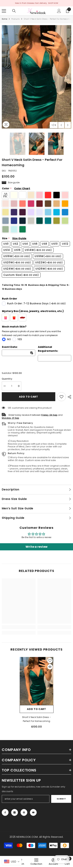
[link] (61, 396)
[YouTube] (33, 812)
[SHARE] (68, 397)
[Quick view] (50, 666)
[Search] (14, 11)
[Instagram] (14, 812)
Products (15, 19)
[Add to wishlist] (50, 660)
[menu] (4, 11)
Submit (61, 798)
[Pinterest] (24, 812)
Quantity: (7, 378)
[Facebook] (5, 812)
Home (4, 19)
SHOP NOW (53, 3)
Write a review (36, 547)
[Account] (59, 11)
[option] (36, 77)
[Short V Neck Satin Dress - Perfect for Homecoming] (37, 681)
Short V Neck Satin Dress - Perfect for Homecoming (36, 719)
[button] (61, 125)
